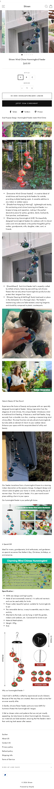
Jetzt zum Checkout (27, 103)
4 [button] (28, 55)
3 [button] (26, 55)
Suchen (5, 734)
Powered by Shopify (27, 787)
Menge (27, 83)
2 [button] (24, 55)
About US (5, 738)
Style (27, 73)
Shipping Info (7, 755)
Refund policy (7, 751)
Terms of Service (8, 759)
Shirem (27, 6)
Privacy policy (7, 747)
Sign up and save (11, 767)
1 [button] (22, 55)
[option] (27, 31)
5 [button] (30, 55)
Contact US (6, 743)
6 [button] (32, 55)
